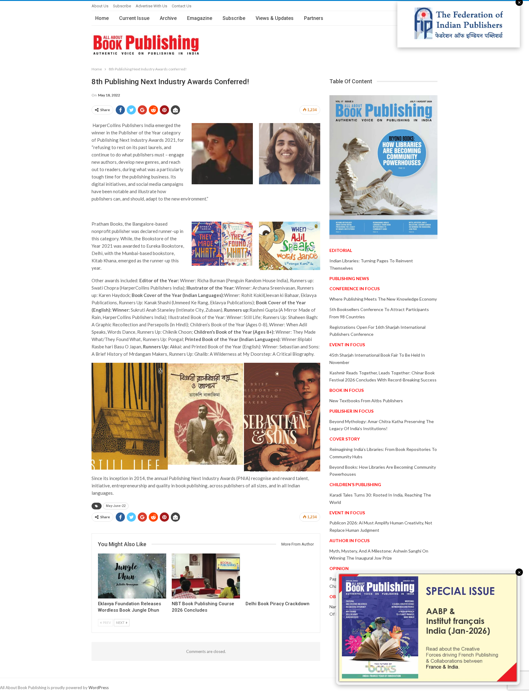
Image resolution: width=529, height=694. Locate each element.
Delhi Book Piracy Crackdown (278, 603)
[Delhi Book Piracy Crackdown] (280, 575)
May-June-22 (116, 506)
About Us (100, 6)
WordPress (98, 687)
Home (102, 18)
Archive (168, 18)
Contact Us (181, 6)
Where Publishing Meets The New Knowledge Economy (383, 299)
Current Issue (134, 18)
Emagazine (199, 18)
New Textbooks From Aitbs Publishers (366, 400)
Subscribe (122, 6)
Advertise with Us (151, 6)
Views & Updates (275, 18)
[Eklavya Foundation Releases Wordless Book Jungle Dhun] (132, 575)
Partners (313, 18)
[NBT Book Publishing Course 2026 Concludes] (206, 575)
